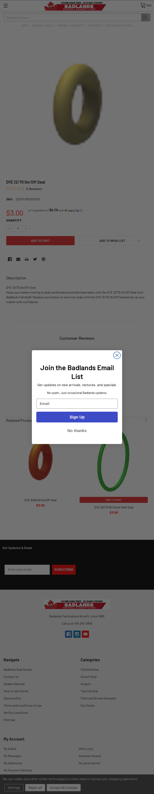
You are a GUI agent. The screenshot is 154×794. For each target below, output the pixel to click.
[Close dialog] (117, 355)
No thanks (77, 430)
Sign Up (77, 417)
